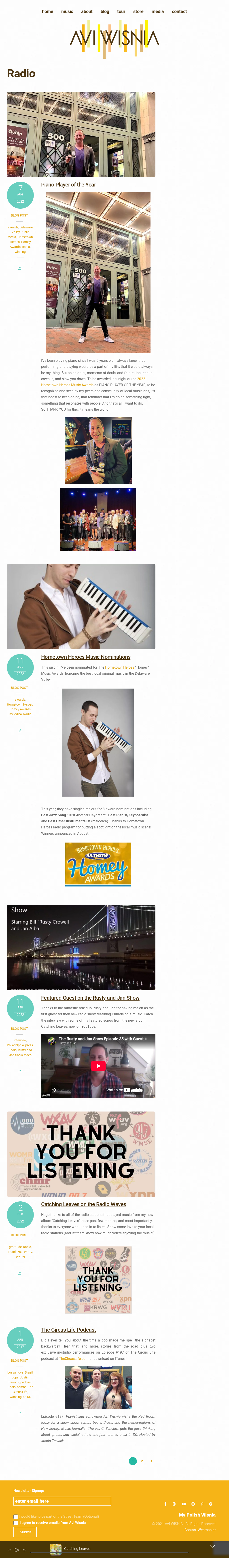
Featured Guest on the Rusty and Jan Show (90, 998)
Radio (26, 247)
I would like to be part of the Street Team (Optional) (59, 1516)
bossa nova (15, 1372)
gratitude (15, 1247)
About (87, 11)
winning (20, 252)
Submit (25, 1532)
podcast (26, 1382)
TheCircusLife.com (74, 1358)
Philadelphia (15, 1045)
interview (20, 1040)
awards (13, 227)
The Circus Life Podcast (68, 1330)
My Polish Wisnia (197, 1515)
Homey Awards (20, 709)
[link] (119, 667)
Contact (179, 11)
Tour (121, 11)
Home (47, 11)
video (28, 1055)
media (158, 11)
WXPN (20, 1257)
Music (67, 11)
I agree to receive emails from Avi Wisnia (52, 1523)
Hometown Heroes (20, 704)
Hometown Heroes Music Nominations (85, 657)
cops (15, 1377)
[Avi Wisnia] (114, 57)
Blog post (19, 215)
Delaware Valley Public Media (20, 232)
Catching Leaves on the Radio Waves (83, 1204)
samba (22, 1387)
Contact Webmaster (200, 1530)
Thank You (15, 1252)
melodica (15, 714)
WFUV (28, 1252)
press (29, 1045)
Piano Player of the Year (68, 185)
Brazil (29, 1372)
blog (105, 11)
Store (138, 11)
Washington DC (20, 1397)
